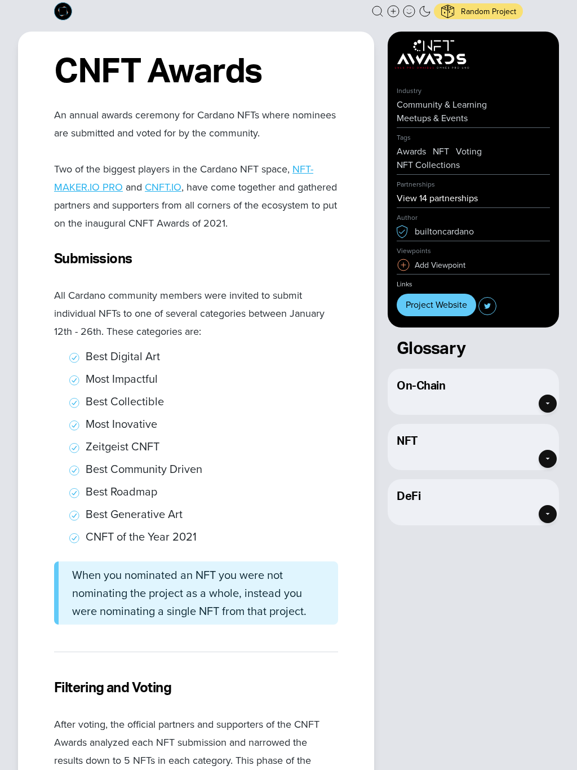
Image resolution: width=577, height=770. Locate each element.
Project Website (436, 304)
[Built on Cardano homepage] (63, 11)
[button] (377, 11)
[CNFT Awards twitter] (487, 306)
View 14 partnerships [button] (437, 198)
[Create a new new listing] (393, 11)
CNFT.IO (163, 187)
